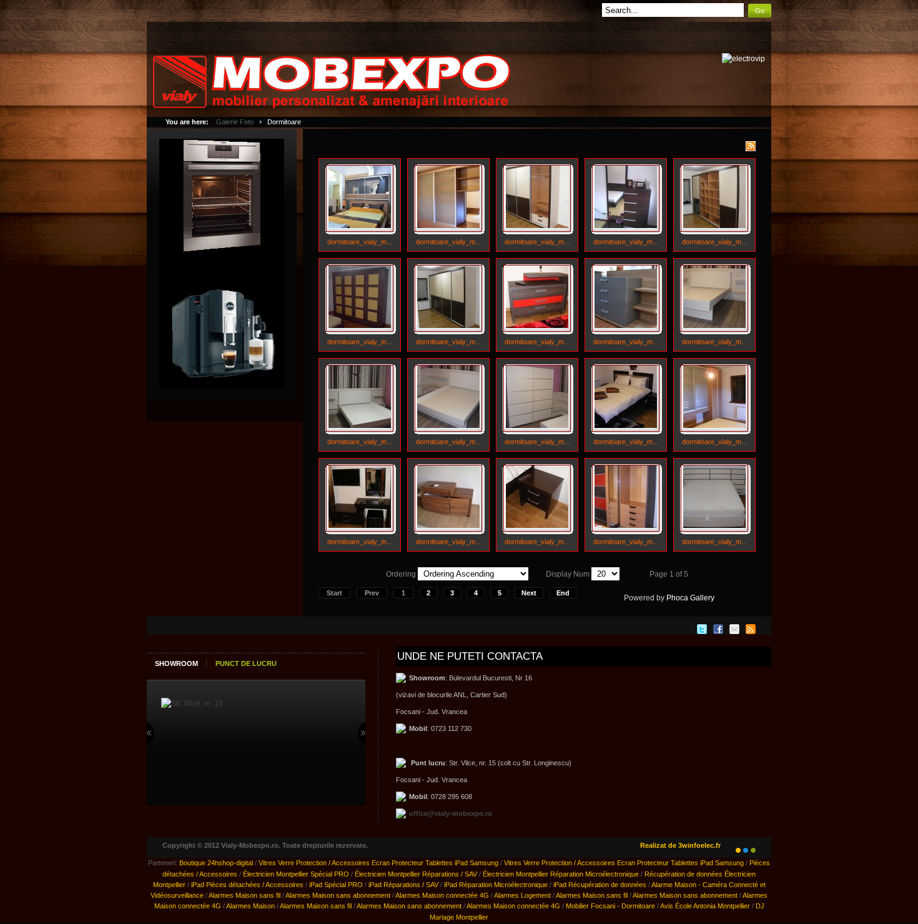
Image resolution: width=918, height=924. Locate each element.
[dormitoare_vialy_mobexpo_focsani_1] (359, 225)
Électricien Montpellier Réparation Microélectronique (561, 874)
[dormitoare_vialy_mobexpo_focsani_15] (714, 425)
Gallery (702, 598)
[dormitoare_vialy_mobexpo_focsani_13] (537, 425)
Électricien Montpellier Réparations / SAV (416, 874)
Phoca (677, 598)
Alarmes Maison (250, 906)
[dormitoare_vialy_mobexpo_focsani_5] (714, 225)
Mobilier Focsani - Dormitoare (610, 906)
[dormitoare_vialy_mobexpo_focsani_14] (626, 425)
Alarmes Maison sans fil (244, 895)
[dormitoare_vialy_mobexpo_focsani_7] (448, 325)
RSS (751, 629)
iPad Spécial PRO (336, 884)
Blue (745, 850)
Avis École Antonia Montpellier (705, 906)
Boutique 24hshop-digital (216, 863)
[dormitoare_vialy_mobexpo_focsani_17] (448, 525)
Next (528, 593)
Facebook (718, 629)
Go (759, 10)
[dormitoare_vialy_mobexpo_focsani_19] (626, 525)
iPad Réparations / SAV (403, 884)
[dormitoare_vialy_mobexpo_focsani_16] (359, 525)
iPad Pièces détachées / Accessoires (247, 884)
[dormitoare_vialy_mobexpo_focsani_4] (626, 225)
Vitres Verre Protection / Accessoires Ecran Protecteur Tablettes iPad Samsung (378, 863)
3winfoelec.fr (699, 845)
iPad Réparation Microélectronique (496, 884)
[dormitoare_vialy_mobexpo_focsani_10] (714, 325)
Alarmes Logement (522, 895)
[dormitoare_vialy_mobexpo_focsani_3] (537, 225)
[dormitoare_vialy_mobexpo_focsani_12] (448, 425)
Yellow (738, 850)
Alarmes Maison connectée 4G (442, 895)
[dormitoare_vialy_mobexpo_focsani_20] (714, 525)
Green (753, 850)
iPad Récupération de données (599, 884)
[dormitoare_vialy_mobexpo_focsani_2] (448, 225)
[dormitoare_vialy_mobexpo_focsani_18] (537, 525)
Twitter (702, 629)
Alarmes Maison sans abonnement (337, 895)
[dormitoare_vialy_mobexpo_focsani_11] (359, 425)
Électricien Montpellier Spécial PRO (296, 874)
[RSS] (751, 148)
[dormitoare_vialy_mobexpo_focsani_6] (359, 325)
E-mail (734, 629)
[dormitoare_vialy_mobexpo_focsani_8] (537, 325)
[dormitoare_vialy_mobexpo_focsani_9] (626, 325)
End (563, 593)
